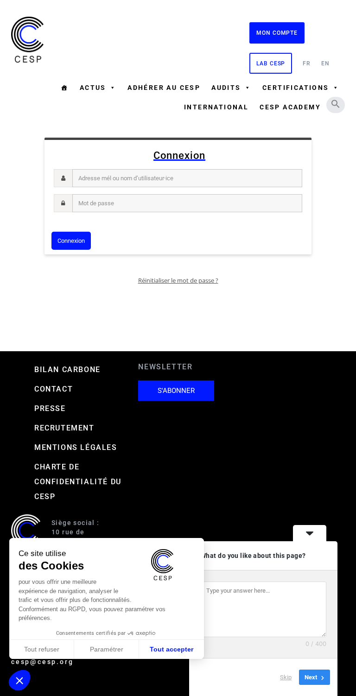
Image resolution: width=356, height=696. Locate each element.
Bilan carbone (67, 369)
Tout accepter (171, 649)
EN (325, 63)
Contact (53, 389)
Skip (286, 677)
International (216, 107)
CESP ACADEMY (290, 107)
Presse (50, 408)
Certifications (295, 87)
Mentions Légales (75, 447)
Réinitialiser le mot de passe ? (178, 280)
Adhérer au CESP (163, 87)
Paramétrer (106, 649)
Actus (93, 87)
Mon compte (277, 33)
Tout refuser (41, 649)
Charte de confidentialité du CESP (77, 481)
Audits (226, 87)
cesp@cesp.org (42, 661)
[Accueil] (64, 87)
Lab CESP (270, 63)
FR (307, 63)
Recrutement (64, 428)
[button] (335, 103)
